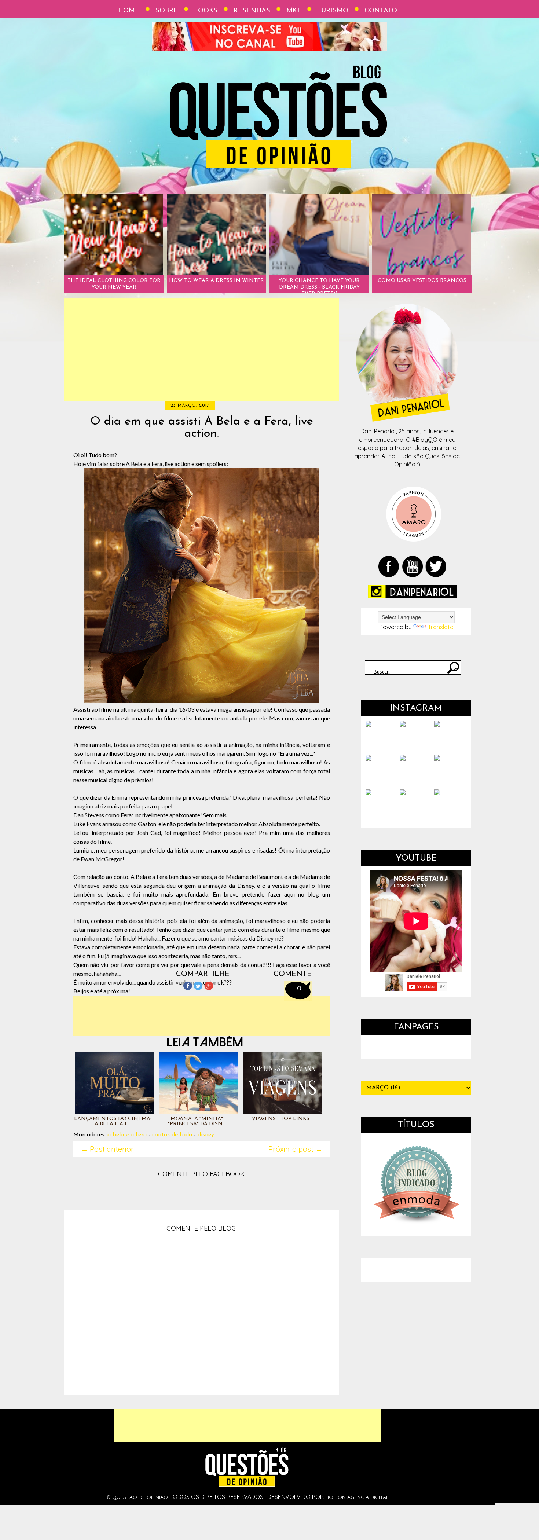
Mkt (293, 11)
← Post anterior (107, 1149)
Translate (440, 627)
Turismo (332, 11)
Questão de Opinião (140, 1497)
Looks (205, 11)
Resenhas (252, 11)
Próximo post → (295, 1149)
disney (206, 1135)
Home (128, 11)
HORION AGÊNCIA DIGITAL (357, 1497)
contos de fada (172, 1135)
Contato (380, 11)
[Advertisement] (201, 349)
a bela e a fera (127, 1135)
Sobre (166, 11)
